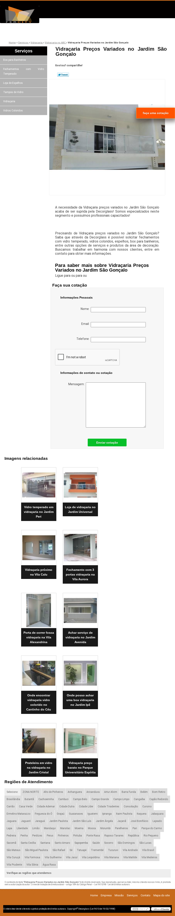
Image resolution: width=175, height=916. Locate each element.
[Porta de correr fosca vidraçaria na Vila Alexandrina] (38, 608)
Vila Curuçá (13, 857)
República (133, 835)
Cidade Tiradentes (108, 806)
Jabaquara (157, 813)
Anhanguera (75, 791)
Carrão (11, 806)
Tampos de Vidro (13, 92)
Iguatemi (93, 813)
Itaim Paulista (124, 813)
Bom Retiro (158, 791)
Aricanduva (93, 791)
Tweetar (63, 75)
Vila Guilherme (53, 857)
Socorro (108, 842)
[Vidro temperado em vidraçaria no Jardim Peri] (38, 483)
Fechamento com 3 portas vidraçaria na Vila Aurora (80, 574)
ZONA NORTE (31, 791)
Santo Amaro (62, 842)
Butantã (29, 799)
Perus (50, 835)
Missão (70, 33)
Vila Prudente (14, 864)
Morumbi (105, 828)
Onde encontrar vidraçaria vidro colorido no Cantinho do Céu (38, 702)
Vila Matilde (130, 857)
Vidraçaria (9, 101)
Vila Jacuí (71, 857)
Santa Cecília (28, 842)
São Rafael (58, 850)
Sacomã (11, 842)
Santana (45, 842)
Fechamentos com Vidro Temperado (23, 71)
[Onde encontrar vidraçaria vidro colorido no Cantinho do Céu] (38, 671)
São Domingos (126, 842)
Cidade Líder (86, 806)
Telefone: (83, 338)
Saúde (96, 842)
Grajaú (60, 813)
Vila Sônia (32, 864)
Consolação (131, 806)
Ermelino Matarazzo (18, 813)
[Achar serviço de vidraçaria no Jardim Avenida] (80, 608)
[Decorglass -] (24, 14)
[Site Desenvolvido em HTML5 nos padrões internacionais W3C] (140, 909)
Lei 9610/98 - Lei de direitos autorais (112, 884)
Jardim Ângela (104, 821)
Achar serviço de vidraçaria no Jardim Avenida (80, 637)
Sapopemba (81, 842)
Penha (24, 835)
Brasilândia (13, 799)
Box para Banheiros (14, 59)
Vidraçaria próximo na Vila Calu (38, 572)
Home (94, 895)
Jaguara (11, 821)
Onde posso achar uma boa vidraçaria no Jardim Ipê (80, 700)
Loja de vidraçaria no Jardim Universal (80, 509)
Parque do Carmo (151, 828)
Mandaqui (50, 828)
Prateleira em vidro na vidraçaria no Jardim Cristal (38, 767)
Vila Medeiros (149, 857)
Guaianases (76, 813)
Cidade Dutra (66, 806)
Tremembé (97, 850)
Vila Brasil (148, 850)
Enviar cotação (107, 442)
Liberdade (22, 828)
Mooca (92, 828)
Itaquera (141, 813)
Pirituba (77, 835)
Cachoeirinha (46, 799)
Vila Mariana (111, 857)
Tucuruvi (113, 850)
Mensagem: (77, 384)
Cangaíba (139, 799)
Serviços (100, 33)
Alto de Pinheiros (53, 791)
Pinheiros (63, 835)
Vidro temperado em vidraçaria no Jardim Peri (39, 511)
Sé (71, 850)
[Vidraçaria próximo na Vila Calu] (38, 546)
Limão (35, 828)
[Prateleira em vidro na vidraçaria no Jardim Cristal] (38, 738)
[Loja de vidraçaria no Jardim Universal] (80, 483)
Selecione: (12, 791)
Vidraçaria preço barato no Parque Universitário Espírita (80, 767)
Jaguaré (26, 821)
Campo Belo (80, 799)
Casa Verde (25, 806)
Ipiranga (107, 813)
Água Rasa (49, 864)
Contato (131, 33)
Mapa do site (161, 895)
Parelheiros (121, 828)
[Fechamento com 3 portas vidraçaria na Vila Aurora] (80, 546)
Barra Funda (129, 791)
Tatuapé (81, 850)
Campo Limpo (121, 799)
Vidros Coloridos (13, 110)
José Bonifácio (139, 821)
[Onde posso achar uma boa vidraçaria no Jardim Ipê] (80, 671)
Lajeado (157, 821)
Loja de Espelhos (13, 82)
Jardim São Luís (81, 821)
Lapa (9, 828)
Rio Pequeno (151, 835)
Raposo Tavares (114, 835)
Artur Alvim (110, 791)
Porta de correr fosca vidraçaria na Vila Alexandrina (38, 637)
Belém (144, 791)
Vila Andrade (130, 850)
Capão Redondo (158, 799)
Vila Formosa (32, 857)
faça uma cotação (156, 113)
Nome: (86, 309)
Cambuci (63, 799)
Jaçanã (121, 821)
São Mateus (13, 850)
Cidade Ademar (46, 806)
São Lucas (145, 842)
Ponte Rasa (93, 835)
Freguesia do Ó (43, 813)
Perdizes (37, 835)
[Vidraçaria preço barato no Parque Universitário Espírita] (80, 738)
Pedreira (11, 835)
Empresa (40, 33)
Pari (135, 828)
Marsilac (65, 828)
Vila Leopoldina (91, 857)
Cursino (147, 806)
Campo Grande (100, 799)
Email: (86, 324)
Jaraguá (40, 821)
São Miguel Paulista (36, 850)
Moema (79, 828)
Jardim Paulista (58, 821)
